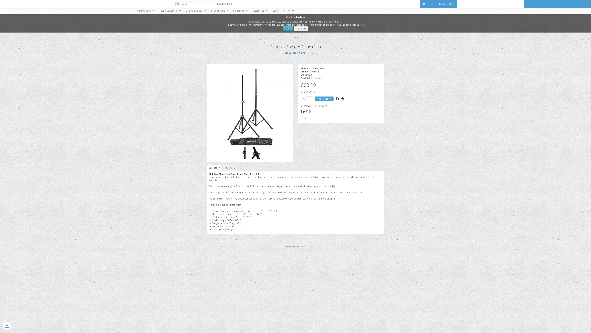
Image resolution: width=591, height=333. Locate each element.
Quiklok (321, 68)
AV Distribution (144, 10)
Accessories (259, 10)
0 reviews (305, 105)
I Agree (288, 28)
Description (214, 167)
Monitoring (239, 10)
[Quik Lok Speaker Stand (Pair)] (250, 106)
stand (304, 118)
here (362, 24)
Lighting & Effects (195, 10)
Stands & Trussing (282, 10)
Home (295, 37)
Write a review (320, 105)
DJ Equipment (218, 10)
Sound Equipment (169, 10)
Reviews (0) (230, 167)
